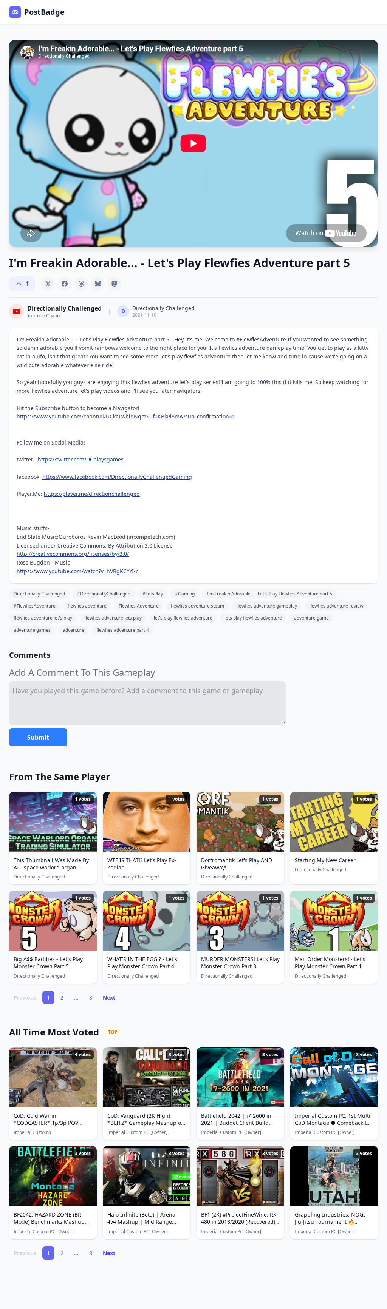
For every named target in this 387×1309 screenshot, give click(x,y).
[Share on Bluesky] (98, 284)
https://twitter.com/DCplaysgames (81, 459)
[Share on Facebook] (64, 284)
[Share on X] (48, 284)
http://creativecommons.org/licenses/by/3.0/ (73, 553)
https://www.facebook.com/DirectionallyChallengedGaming (117, 476)
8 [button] (90, 997)
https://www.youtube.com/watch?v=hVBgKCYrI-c (77, 571)
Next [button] (109, 997)
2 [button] (61, 997)
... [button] (76, 997)
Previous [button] (25, 997)
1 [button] (48, 997)
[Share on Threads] (81, 284)
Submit (38, 737)
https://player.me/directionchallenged (92, 493)
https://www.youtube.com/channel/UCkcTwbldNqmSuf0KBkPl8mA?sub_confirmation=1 (126, 416)
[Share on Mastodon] (114, 284)
